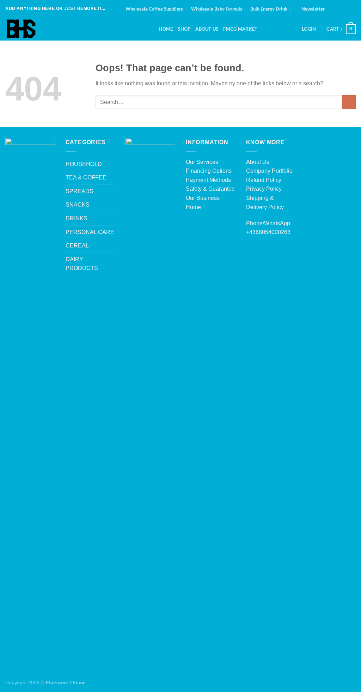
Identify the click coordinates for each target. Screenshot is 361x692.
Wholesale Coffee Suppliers (154, 9)
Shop (184, 29)
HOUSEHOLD (84, 164)
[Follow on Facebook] (332, 8)
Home (166, 29)
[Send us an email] (352, 8)
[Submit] (349, 102)
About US (206, 29)
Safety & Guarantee (210, 189)
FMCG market (240, 29)
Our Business (203, 198)
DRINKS (76, 218)
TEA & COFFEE (86, 177)
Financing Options (209, 171)
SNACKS (78, 205)
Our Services (202, 162)
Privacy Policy (264, 189)
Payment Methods (208, 180)
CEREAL (77, 246)
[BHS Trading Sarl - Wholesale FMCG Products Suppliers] (71, 29)
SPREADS (79, 191)
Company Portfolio (269, 171)
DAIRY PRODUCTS (82, 263)
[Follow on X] (345, 8)
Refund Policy (263, 180)
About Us (257, 162)
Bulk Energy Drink (268, 9)
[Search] (151, 29)
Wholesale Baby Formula (217, 9)
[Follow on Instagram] (339, 8)
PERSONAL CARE (90, 232)
